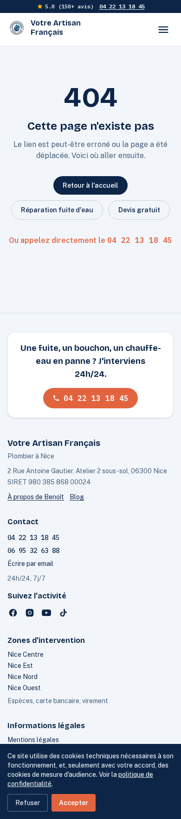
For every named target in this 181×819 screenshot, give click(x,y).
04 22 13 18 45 (122, 6)
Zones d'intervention (46, 640)
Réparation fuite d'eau (57, 210)
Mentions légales (33, 739)
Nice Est (20, 665)
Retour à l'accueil (90, 185)
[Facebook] (13, 612)
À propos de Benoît (35, 497)
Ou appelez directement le (90, 240)
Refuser (27, 802)
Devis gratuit (139, 210)
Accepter (73, 802)
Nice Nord (22, 676)
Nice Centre (25, 654)
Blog (77, 497)
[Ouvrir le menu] (163, 29)
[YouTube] (46, 612)
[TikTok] (63, 612)
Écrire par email (30, 563)
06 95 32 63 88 (33, 550)
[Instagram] (29, 612)
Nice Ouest (24, 688)
